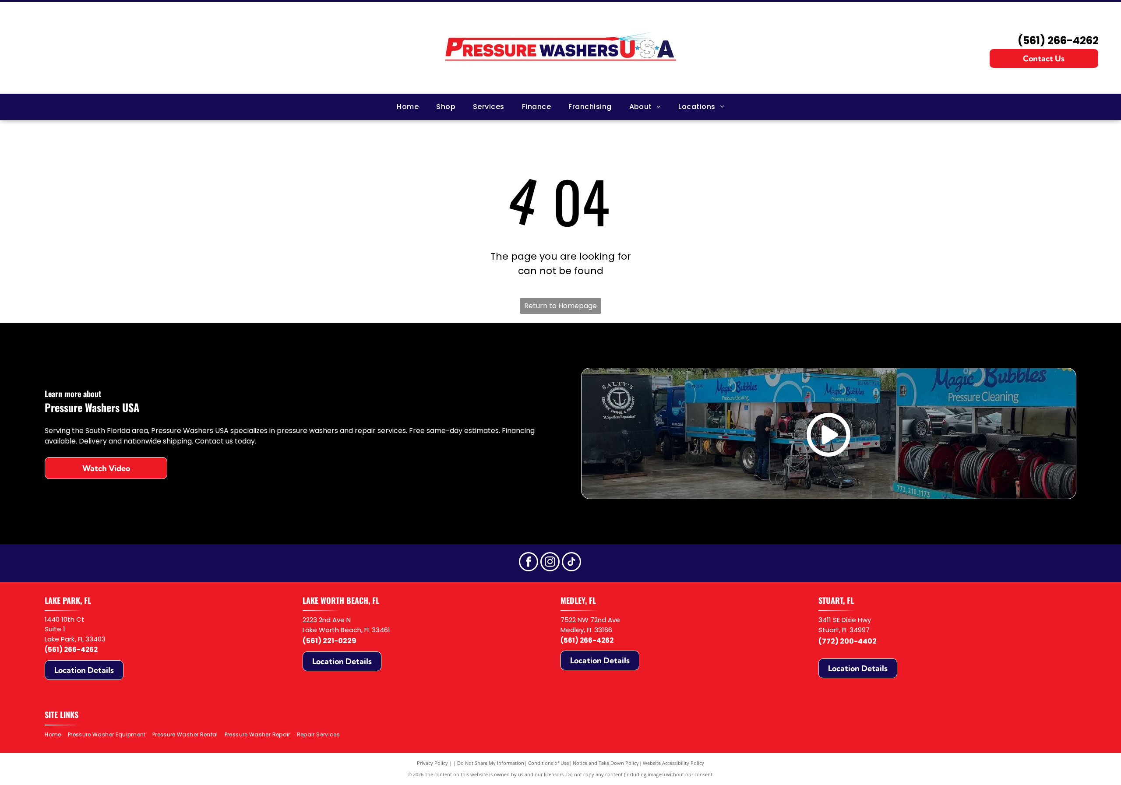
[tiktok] (571, 563)
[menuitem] (407, 106)
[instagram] (550, 563)
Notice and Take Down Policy (606, 763)
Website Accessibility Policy (673, 763)
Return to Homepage (560, 306)
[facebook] (528, 563)
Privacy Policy (432, 763)
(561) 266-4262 (1058, 40)
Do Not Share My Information (490, 763)
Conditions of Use (548, 763)
